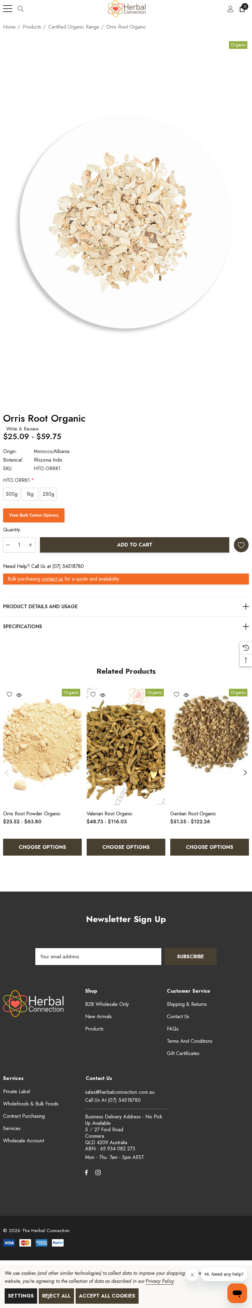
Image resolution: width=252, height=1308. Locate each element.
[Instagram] (99, 1172)
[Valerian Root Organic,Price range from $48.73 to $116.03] (126, 746)
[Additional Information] (126, 626)
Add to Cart (134, 544)
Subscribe (190, 956)
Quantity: (12, 529)
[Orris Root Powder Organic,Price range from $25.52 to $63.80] (42, 746)
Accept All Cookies (107, 1295)
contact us (52, 578)
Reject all (56, 1295)
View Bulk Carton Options (33, 515)
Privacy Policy (159, 1281)
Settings (21, 1295)
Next (245, 772)
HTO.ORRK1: (18, 480)
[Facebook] (86, 1172)
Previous (7, 772)
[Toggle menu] (7, 8)
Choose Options (42, 847)
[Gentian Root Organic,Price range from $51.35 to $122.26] (209, 746)
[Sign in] (230, 9)
